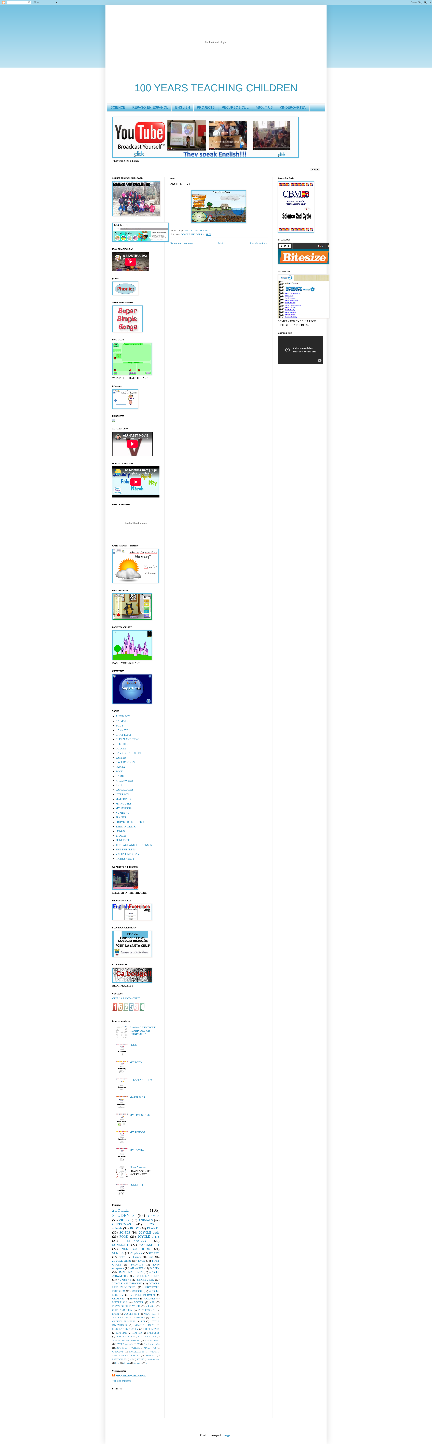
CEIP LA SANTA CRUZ (126, 998)
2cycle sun (137, 1253)
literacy (137, 1257)
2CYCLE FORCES (125, 1336)
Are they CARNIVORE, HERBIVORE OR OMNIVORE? (143, 1030)
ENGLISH (182, 107)
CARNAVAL (123, 730)
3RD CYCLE (121, 1348)
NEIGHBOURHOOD (136, 1249)
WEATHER (149, 1313)
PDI (143, 1321)
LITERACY (122, 794)
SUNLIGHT (122, 840)
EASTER (121, 757)
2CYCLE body (149, 1232)
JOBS (119, 785)
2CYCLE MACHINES (146, 1275)
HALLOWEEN (124, 780)
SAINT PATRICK (126, 826)
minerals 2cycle (145, 1279)
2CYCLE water (120, 1317)
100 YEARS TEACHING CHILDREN (216, 88)
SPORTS (140, 1359)
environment (153, 1359)
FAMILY (121, 766)
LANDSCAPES (124, 789)
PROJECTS (206, 107)
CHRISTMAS (123, 734)
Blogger (227, 1435)
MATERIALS (123, 799)
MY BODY (136, 1062)
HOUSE (134, 1298)
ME (131, 1359)
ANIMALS (122, 721)
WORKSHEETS (125, 858)
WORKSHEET (149, 1245)
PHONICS (137, 1264)
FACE (141, 1260)
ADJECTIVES (150, 1348)
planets (126, 1363)
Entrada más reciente (181, 243)
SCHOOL (137, 1291)
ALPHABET (123, 716)
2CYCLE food (131, 1313)
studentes (137, 1363)
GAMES (120, 776)
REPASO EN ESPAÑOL (150, 107)
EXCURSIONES (125, 762)
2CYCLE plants (148, 1236)
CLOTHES (122, 744)
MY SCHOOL (124, 808)
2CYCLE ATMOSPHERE (127, 1283)
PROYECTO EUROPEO (130, 822)
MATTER (137, 1332)
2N (138, 1344)
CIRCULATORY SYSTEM (125, 1329)
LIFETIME (121, 1332)
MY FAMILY (137, 1149)
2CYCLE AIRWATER (191, 234)
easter (122, 1257)
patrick (115, 1313)
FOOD (119, 771)
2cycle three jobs (152, 1344)
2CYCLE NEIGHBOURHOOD (126, 1340)
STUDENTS (123, 1215)
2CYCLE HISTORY (147, 1336)
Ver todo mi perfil (121, 1380)
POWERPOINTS (146, 1310)
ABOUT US (264, 107)
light (117, 1363)
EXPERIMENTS (151, 1329)
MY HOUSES (123, 803)
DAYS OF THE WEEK (129, 753)
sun (151, 1257)
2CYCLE (120, 1210)
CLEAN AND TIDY (127, 739)
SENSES (118, 1253)
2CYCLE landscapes (143, 1294)
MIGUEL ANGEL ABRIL (131, 1375)
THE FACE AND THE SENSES (134, 845)
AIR (152, 1302)
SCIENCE (118, 107)
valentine (150, 1306)
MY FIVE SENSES (140, 1115)
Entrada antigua (258, 243)
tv (146, 1363)
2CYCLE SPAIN (151, 1340)
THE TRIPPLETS (126, 849)
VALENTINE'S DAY (128, 854)
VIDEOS (125, 1220)
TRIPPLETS (153, 1332)
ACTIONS (135, 1348)
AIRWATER (137, 1268)
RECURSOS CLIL (235, 107)
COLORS (121, 748)
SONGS (120, 831)
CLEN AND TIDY (122, 1310)
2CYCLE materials (124, 1344)
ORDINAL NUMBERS (123, 1321)
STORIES (121, 835)
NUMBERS (122, 812)
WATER (138, 1302)
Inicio (221, 243)
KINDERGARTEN (293, 107)
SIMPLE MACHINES (130, 1272)
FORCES (150, 1355)
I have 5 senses (138, 1167)
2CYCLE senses (121, 1260)
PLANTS (121, 817)
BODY (120, 725)
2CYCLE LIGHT (144, 1325)
